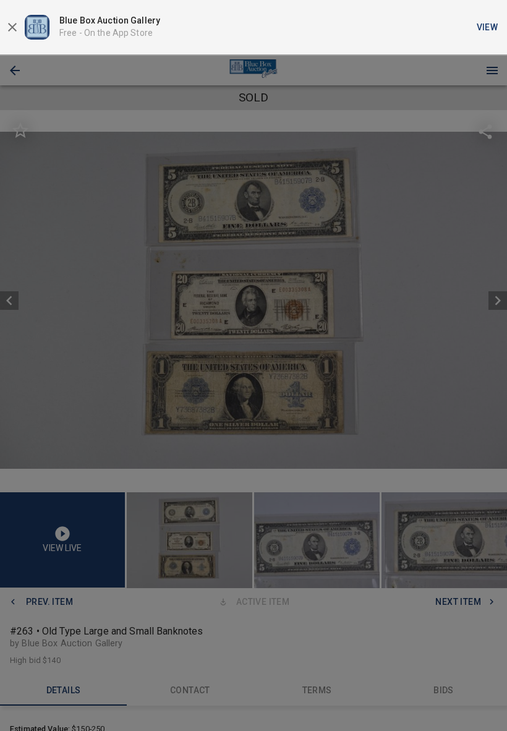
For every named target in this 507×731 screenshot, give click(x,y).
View (487, 27)
